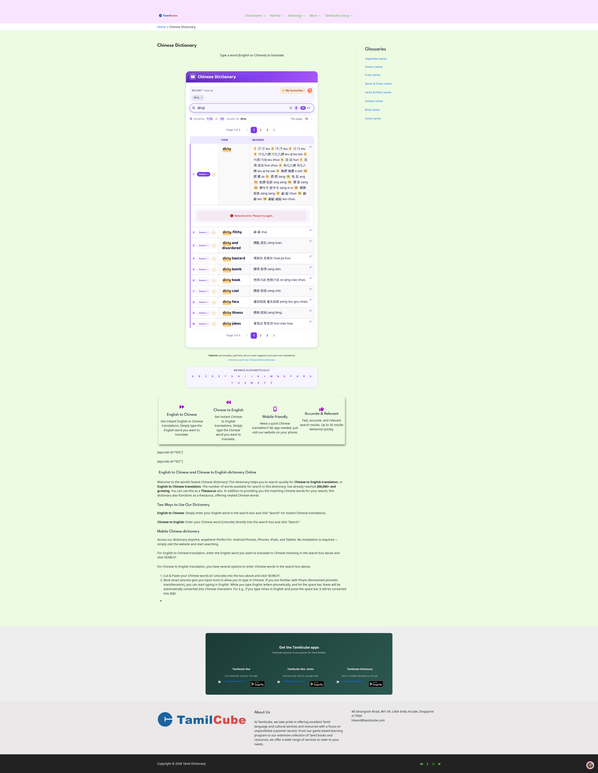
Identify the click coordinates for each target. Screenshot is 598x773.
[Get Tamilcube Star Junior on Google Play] (316, 683)
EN (303, 107)
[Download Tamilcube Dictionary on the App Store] (351, 684)
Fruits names (372, 75)
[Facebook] (427, 764)
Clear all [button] (208, 90)
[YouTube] (421, 764)
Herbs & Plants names (378, 92)
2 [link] (260, 130)
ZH (308, 107)
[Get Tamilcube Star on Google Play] (257, 683)
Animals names (374, 101)
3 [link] (267, 130)
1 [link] (254, 130)
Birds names (372, 109)
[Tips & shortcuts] (310, 90)
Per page (296, 118)
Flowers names (374, 67)
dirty (196, 97)
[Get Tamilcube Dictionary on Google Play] (376, 683)
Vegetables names (376, 58)
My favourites (293, 90)
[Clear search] (291, 108)
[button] (264, 15)
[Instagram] (433, 764)
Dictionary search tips (239, 359)
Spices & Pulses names (378, 83)
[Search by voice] (296, 108)
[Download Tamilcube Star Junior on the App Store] (292, 684)
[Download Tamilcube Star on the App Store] (232, 684)
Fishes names (373, 118)
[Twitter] (439, 764)
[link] (247, 130)
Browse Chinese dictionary (263, 359)
